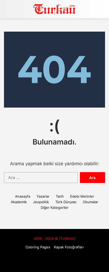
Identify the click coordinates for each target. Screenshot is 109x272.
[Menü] (102, 11)
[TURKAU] (54, 9)
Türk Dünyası (65, 202)
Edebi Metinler (82, 196)
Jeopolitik (41, 202)
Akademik (19, 202)
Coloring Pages (37, 247)
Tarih (60, 196)
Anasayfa (22, 196)
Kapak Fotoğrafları (69, 247)
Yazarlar (43, 196)
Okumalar (90, 202)
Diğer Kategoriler (55, 207)
